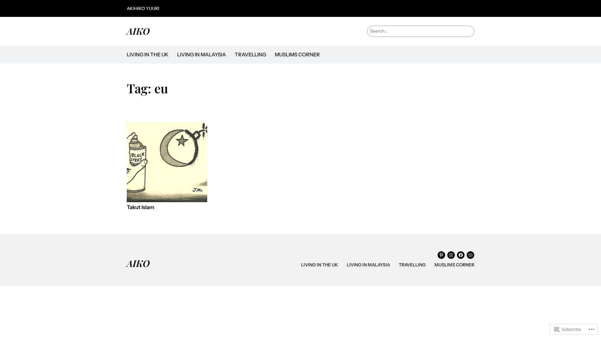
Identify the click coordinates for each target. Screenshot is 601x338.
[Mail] (470, 255)
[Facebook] (461, 255)
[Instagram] (451, 255)
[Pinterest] (441, 255)
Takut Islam (140, 207)
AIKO (138, 31)
